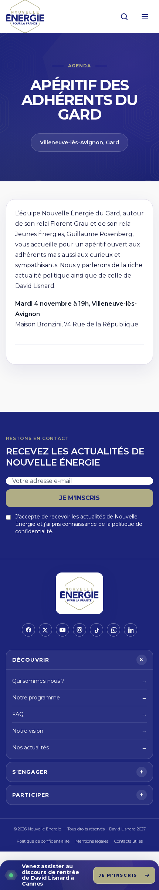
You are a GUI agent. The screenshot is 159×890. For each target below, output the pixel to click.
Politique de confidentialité (43, 841)
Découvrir (79, 659)
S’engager (78, 772)
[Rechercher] (124, 17)
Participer (78, 795)
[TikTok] (96, 630)
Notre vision (79, 731)
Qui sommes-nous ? (79, 681)
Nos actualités (79, 747)
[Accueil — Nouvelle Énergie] (25, 16)
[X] (45, 630)
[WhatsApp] (113, 630)
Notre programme (79, 697)
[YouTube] (62, 630)
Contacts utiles (128, 841)
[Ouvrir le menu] (145, 17)
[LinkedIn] (130, 630)
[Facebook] (28, 630)
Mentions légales (91, 841)
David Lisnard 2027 (127, 829)
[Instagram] (79, 630)
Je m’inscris (79, 497)
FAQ (79, 714)
